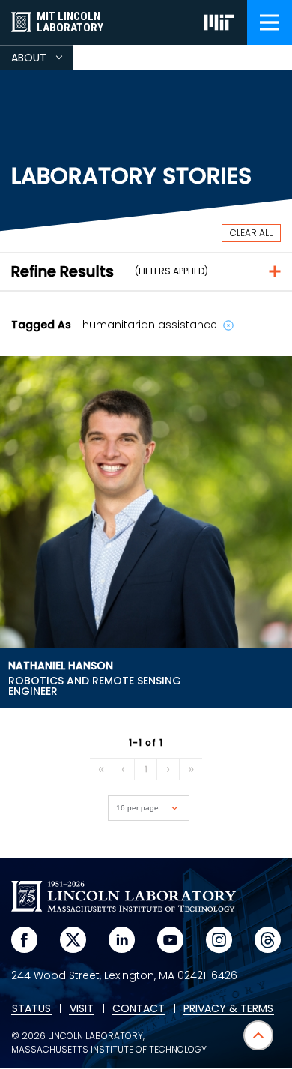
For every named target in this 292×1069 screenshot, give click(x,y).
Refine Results (62, 271)
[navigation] (269, 22)
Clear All (251, 232)
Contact (138, 1009)
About (42, 60)
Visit (82, 1009)
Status (31, 1009)
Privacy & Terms (228, 1009)
